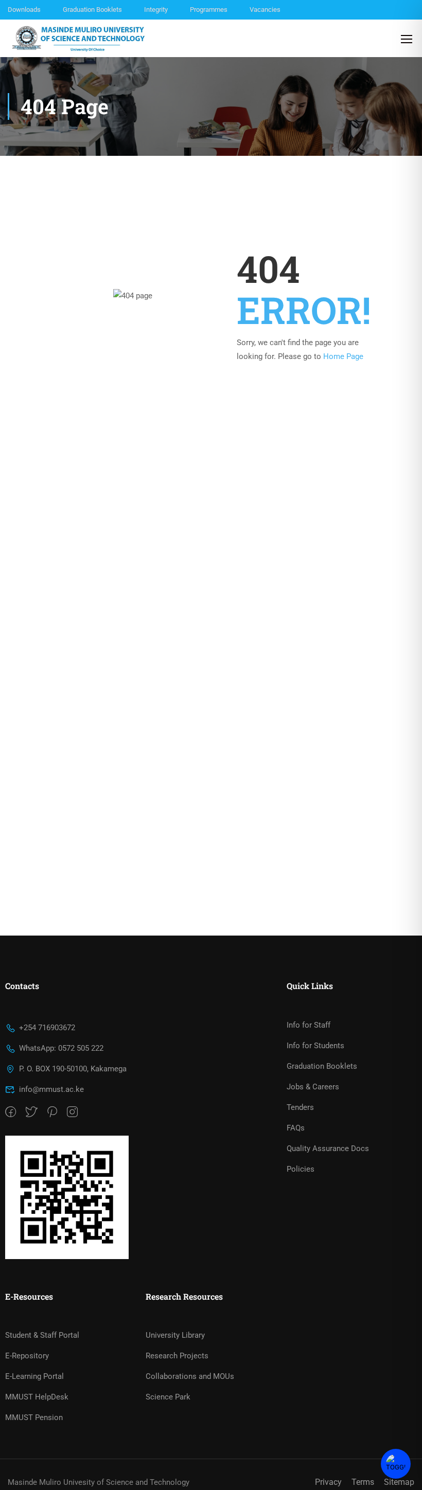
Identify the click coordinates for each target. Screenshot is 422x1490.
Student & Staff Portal (42, 1335)
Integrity (156, 9)
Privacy (328, 1482)
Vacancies (265, 9)
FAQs (296, 1128)
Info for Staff (308, 1025)
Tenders (300, 1107)
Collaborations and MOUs (190, 1376)
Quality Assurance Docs (328, 1148)
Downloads (24, 9)
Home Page (343, 356)
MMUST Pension (34, 1417)
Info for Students (315, 1045)
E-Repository (27, 1355)
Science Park (168, 1397)
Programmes (208, 9)
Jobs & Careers (313, 1086)
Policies (300, 1169)
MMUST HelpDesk (36, 1397)
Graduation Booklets (92, 9)
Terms (362, 1482)
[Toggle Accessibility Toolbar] (396, 1464)
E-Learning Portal (34, 1376)
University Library (175, 1335)
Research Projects (177, 1355)
